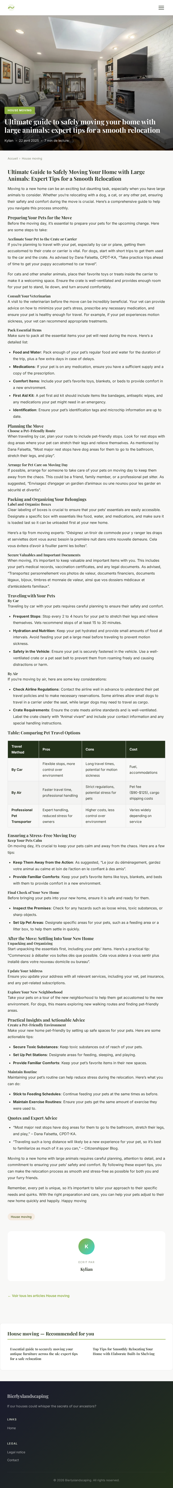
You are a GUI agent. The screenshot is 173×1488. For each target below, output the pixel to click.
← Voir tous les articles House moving (39, 1296)
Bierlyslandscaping (28, 1396)
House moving (20, 110)
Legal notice (16, 1452)
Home (11, 1428)
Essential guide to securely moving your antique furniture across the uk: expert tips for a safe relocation (44, 1354)
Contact (13, 1460)
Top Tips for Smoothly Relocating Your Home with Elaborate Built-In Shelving (124, 1351)
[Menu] (161, 7)
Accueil (13, 158)
